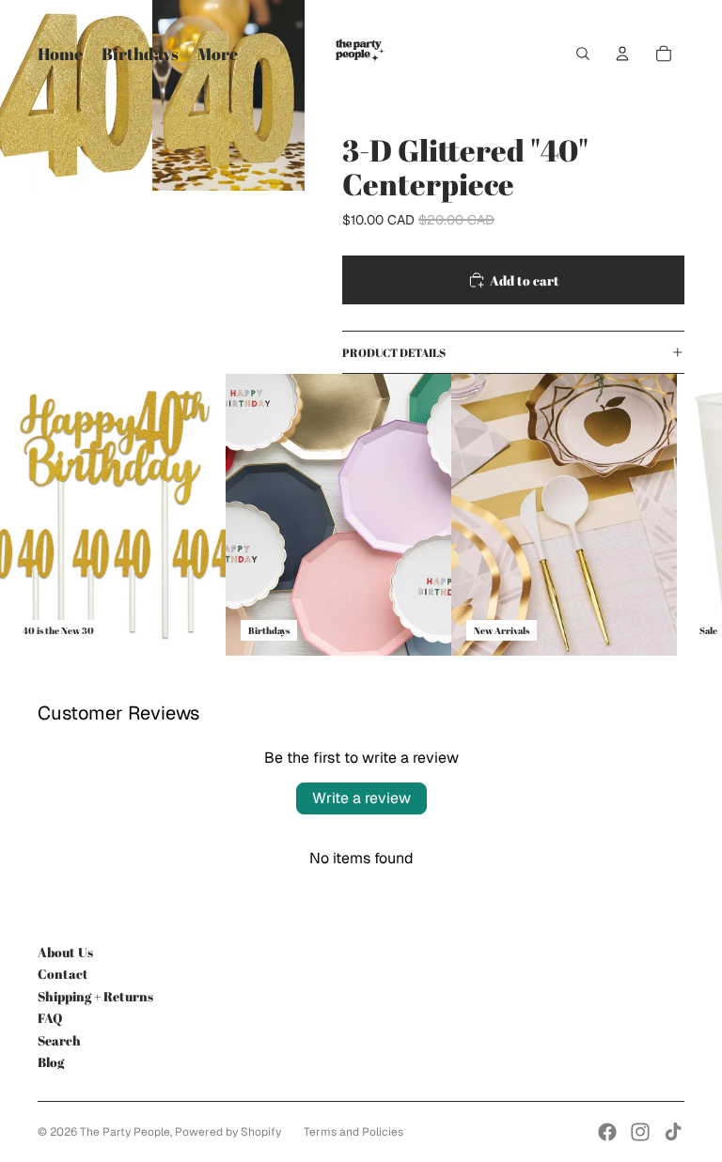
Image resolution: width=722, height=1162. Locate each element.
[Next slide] (667, 514)
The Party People (125, 1131)
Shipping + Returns (95, 996)
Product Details (394, 352)
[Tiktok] (673, 1132)
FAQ (50, 1018)
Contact (63, 974)
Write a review (361, 798)
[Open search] (583, 53)
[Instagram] (640, 1132)
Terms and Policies (353, 1131)
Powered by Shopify (228, 1131)
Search (59, 1040)
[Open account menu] (622, 53)
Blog (51, 1062)
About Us (65, 952)
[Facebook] (607, 1132)
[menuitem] (217, 54)
